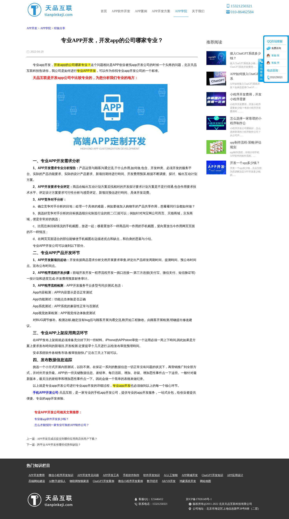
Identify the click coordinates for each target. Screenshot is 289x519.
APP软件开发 (121, 11)
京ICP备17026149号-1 (199, 499)
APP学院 (181, 11)
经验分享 (59, 28)
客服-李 (275, 62)
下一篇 (54, 444)
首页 (104, 11)
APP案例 (141, 11)
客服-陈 (275, 55)
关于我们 (198, 11)
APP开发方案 (161, 11)
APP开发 (32, 28)
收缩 (261, 70)
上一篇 (62, 438)
